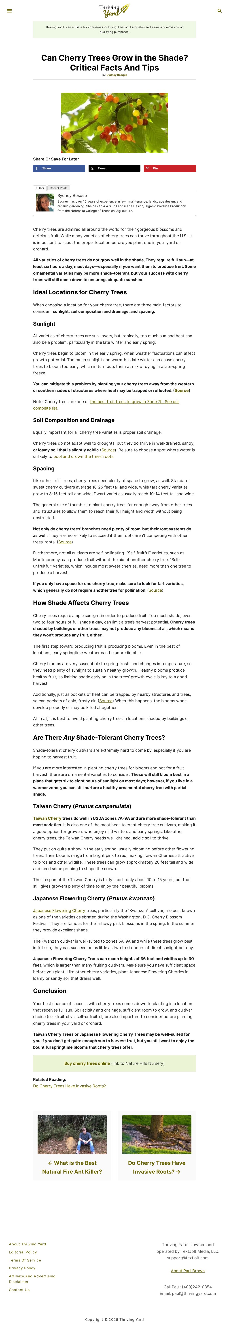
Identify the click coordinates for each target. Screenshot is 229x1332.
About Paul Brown (188, 1270)
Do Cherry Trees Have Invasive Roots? (69, 1086)
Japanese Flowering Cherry (59, 910)
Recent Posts (59, 188)
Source (108, 450)
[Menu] (9, 10)
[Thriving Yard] (114, 10)
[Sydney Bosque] (45, 202)
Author (40, 188)
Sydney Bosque (117, 75)
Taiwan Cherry (47, 818)
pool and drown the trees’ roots (83, 456)
